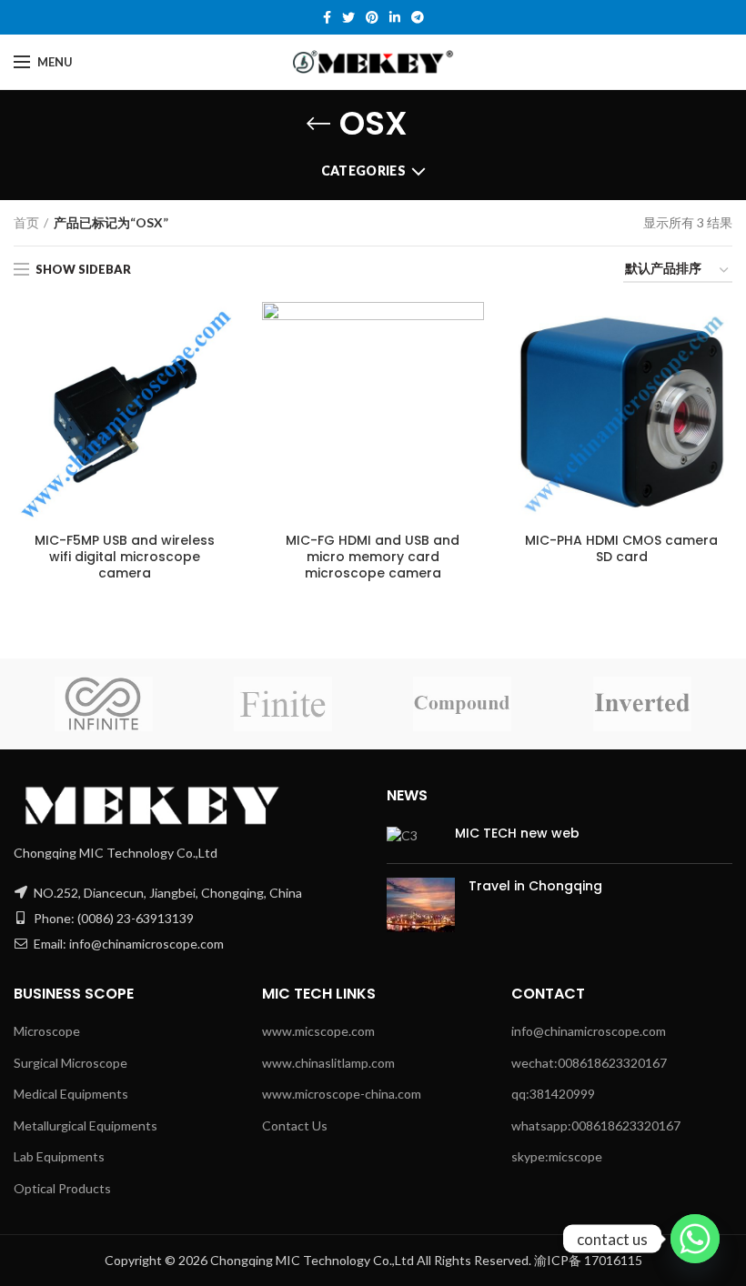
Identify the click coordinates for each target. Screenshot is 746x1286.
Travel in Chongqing (535, 886)
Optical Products (62, 1188)
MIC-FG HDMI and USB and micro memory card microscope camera (372, 557)
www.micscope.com (318, 1031)
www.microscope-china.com (341, 1093)
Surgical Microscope (70, 1062)
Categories (363, 170)
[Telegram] (417, 17)
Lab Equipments (59, 1156)
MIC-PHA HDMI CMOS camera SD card (621, 548)
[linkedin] (395, 17)
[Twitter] (348, 17)
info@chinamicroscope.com (588, 1031)
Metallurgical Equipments (85, 1125)
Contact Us (295, 1125)
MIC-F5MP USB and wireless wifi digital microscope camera (125, 557)
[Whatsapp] (695, 1238)
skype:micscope (556, 1156)
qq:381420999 (553, 1093)
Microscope (47, 1031)
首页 (26, 222)
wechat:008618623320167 (589, 1062)
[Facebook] (327, 17)
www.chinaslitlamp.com (328, 1062)
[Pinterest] (372, 17)
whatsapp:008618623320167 (595, 1125)
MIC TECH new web (517, 833)
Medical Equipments (71, 1093)
